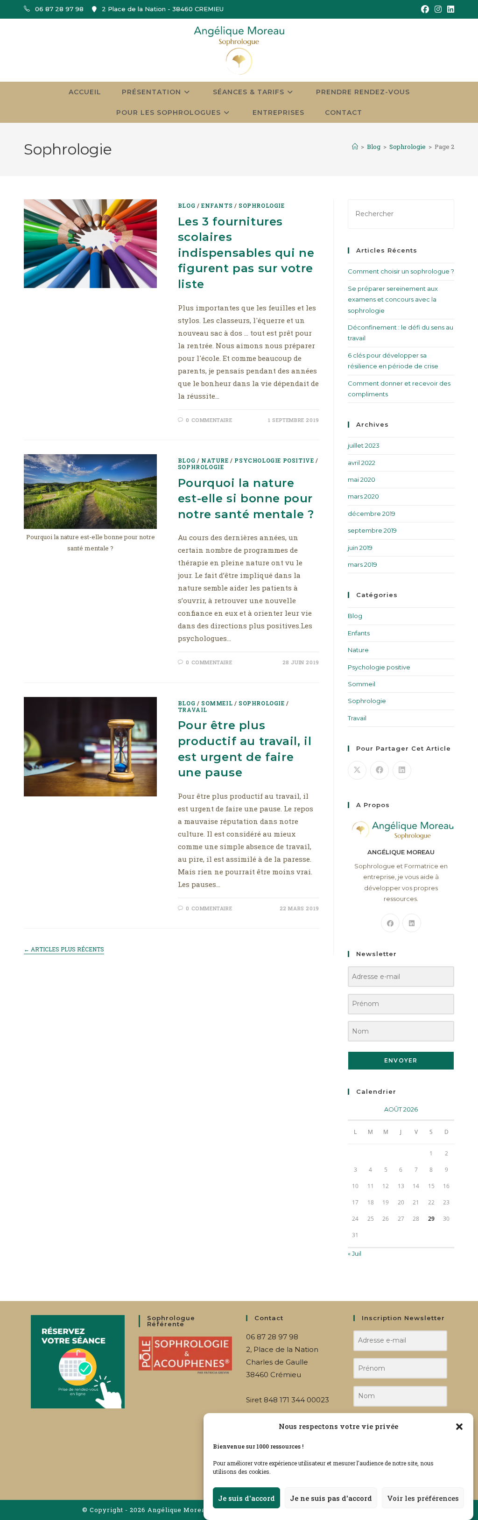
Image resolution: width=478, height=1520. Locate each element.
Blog (186, 205)
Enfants (216, 205)
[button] (459, 1426)
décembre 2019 (371, 513)
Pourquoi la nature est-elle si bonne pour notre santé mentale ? (246, 498)
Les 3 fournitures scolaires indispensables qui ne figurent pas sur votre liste (246, 253)
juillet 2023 (364, 445)
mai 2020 (361, 479)
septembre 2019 (372, 530)
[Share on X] (357, 770)
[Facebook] (390, 923)
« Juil (354, 1253)
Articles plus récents (64, 949)
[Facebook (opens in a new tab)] (425, 9)
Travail (192, 709)
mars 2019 (362, 564)
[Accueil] (355, 146)
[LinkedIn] (411, 923)
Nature (215, 460)
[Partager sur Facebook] (379, 770)
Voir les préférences (423, 1498)
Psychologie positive (274, 460)
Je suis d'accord (246, 1498)
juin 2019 (360, 547)
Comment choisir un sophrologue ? (401, 271)
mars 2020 (363, 496)
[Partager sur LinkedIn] (402, 770)
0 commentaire (209, 419)
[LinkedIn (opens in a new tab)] (449, 9)
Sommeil (216, 703)
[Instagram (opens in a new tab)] (438, 9)
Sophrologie (262, 205)
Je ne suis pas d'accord (331, 1498)
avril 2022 (361, 462)
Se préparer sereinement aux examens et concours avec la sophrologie (393, 299)
